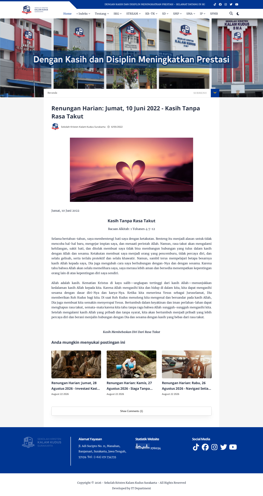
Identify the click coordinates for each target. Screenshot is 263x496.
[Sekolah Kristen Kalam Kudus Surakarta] (35, 9)
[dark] (238, 14)
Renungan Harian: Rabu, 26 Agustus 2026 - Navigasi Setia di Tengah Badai (185, 386)
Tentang (100, 13)
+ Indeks (82, 13)
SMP (176, 13)
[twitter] (231, 4)
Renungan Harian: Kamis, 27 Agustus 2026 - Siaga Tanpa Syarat (129, 386)
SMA (189, 13)
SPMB (214, 13)
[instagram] (225, 4)
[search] (231, 14)
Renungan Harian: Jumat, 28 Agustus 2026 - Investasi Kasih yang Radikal (75, 386)
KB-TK (150, 13)
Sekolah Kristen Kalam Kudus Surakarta (130, 482)
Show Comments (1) (131, 411)
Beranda (52, 92)
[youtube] (236, 4)
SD (164, 13)
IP (201, 13)
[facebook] (220, 4)
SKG (116, 13)
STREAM (132, 13)
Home (67, 13)
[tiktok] (215, 4)
